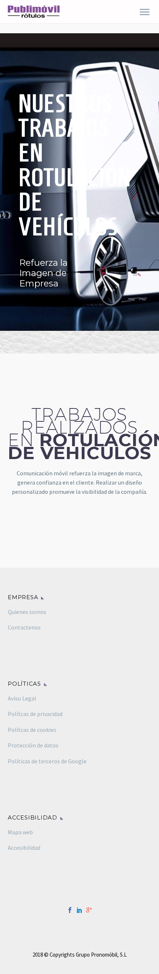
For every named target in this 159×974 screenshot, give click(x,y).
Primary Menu (144, 12)
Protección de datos (33, 745)
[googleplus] (89, 910)
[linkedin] (79, 910)
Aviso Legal (22, 698)
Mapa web (20, 832)
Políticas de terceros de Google (47, 761)
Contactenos (24, 627)
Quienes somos (27, 611)
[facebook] (70, 910)
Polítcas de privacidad (35, 713)
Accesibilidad (24, 847)
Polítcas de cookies (32, 729)
